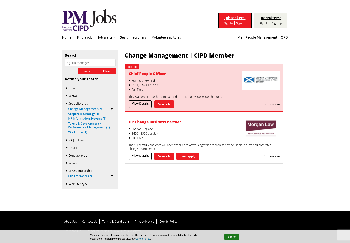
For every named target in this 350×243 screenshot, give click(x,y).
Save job (164, 104)
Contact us (89, 221)
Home (66, 37)
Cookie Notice (142, 238)
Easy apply (187, 156)
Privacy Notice (144, 221)
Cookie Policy (168, 221)
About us (70, 221)
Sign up (241, 23)
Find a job (84, 37)
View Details (140, 104)
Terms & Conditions (116, 221)
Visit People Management (257, 37)
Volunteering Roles (166, 37)
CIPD (284, 37)
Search (87, 71)
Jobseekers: (235, 18)
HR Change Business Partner (155, 121)
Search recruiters (133, 37)
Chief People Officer (147, 73)
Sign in (228, 23)
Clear (106, 71)
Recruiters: (271, 18)
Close (232, 236)
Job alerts (105, 37)
